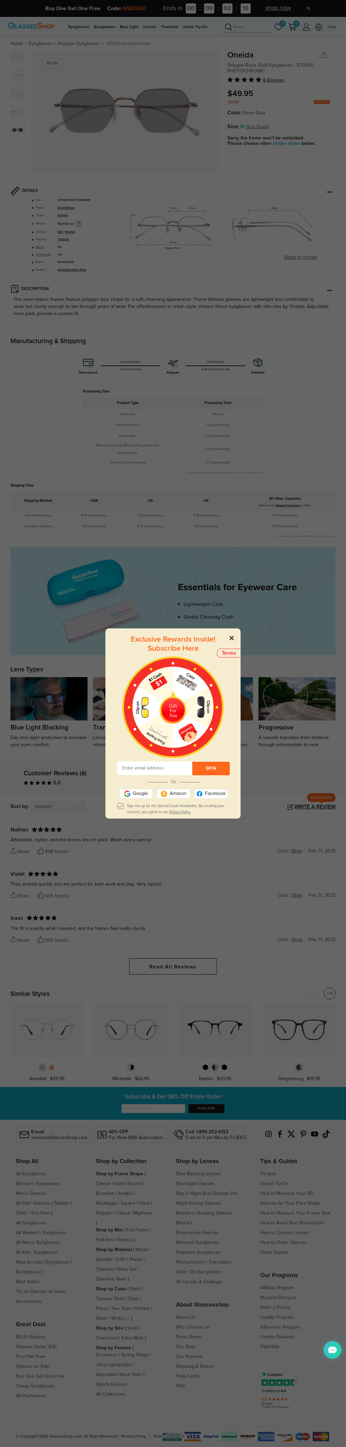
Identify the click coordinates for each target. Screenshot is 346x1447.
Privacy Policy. (180, 812)
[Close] (231, 638)
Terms (229, 653)
